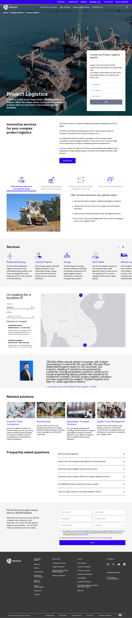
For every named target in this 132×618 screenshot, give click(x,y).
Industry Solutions (58, 575)
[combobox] (20, 307)
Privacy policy (63, 615)
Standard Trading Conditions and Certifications (87, 586)
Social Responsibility (39, 586)
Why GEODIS (65, 7)
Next (106, 102)
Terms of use (90, 615)
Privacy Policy (83, 535)
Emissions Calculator (84, 574)
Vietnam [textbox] (19, 307)
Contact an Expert (84, 566)
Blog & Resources (81, 7)
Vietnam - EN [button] (94, 2)
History (36, 568)
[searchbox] (20, 316)
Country (9, 304)
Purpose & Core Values (38, 576)
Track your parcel (83, 570)
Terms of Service (103, 538)
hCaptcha (77, 538)
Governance (38, 571)
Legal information (77, 615)
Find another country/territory (113, 578)
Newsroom (38, 590)
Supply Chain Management (111, 421)
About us (37, 564)
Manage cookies (49, 615)
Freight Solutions (58, 566)
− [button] (43, 298)
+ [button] (43, 296)
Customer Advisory (84, 581)
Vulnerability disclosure (104, 615)
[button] (61, 2)
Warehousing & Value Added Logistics (60, 571)
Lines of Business (37, 581)
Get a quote (81, 563)
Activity (9, 312)
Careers (37, 594)
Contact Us (97, 7)
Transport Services (59, 563)
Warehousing (43, 421)
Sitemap (80, 590)
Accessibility (81, 578)
